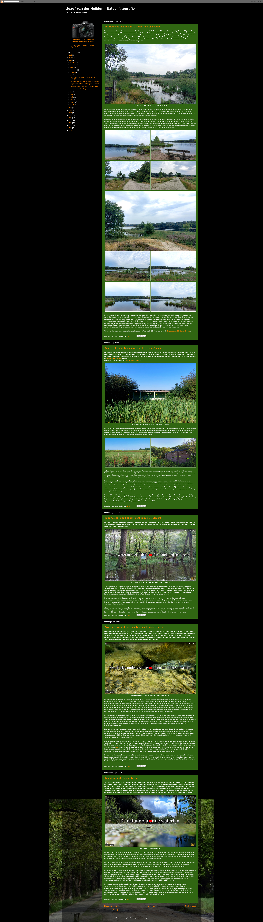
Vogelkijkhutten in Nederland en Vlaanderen (83, 47)
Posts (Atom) (117, 910)
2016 (70, 125)
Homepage (151, 906)
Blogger (146, 918)
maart (72, 99)
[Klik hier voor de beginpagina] (83, 38)
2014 (70, 130)
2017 (70, 123)
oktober (72, 67)
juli (71, 75)
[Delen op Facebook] (143, 336)
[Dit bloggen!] (139, 336)
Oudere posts (190, 906)
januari (72, 104)
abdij (117, 747)
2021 (70, 113)
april (71, 97)
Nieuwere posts (110, 906)
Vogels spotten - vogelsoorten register (83, 45)
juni (71, 92)
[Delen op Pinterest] (145, 336)
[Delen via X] (141, 336)
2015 (70, 128)
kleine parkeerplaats (114, 358)
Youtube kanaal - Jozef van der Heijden (83, 41)
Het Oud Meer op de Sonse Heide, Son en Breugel (132, 26)
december (73, 62)
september (73, 70)
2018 (70, 120)
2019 (70, 118)
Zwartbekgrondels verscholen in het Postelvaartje (134, 626)
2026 (70, 55)
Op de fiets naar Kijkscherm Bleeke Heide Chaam (132, 348)
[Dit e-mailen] (138, 336)
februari (72, 102)
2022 (70, 110)
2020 (70, 115)
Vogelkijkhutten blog (133, 360)
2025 (70, 57)
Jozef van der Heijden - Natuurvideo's (83, 39)
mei (71, 94)
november (73, 65)
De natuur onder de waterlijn (121, 777)
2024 (70, 60)
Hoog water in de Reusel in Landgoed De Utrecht (132, 517)
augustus (73, 72)
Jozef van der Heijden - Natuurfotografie (100, 8)
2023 (70, 108)
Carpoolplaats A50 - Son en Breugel (178, 331)
